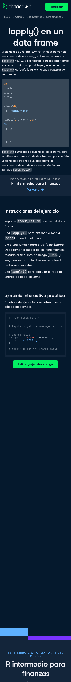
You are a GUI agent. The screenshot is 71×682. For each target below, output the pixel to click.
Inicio (6, 16)
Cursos (19, 16)
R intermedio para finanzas (46, 16)
